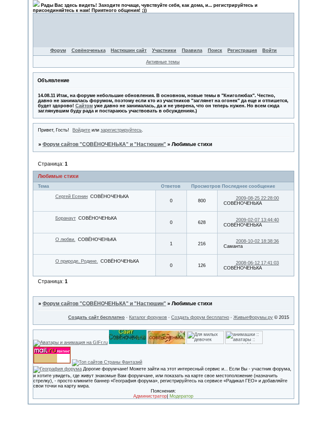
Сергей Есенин (71, 196)
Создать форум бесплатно (200, 317)
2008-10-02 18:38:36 (257, 241)
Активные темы (163, 61)
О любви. (65, 239)
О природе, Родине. (76, 261)
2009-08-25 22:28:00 (257, 198)
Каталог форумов (148, 317)
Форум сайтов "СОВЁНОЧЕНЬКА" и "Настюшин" (104, 144)
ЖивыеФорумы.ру (253, 317)
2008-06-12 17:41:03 (257, 262)
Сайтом (84, 105)
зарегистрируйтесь (121, 129)
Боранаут (65, 218)
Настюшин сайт (128, 50)
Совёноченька (89, 50)
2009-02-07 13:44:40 (257, 219)
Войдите (81, 129)
